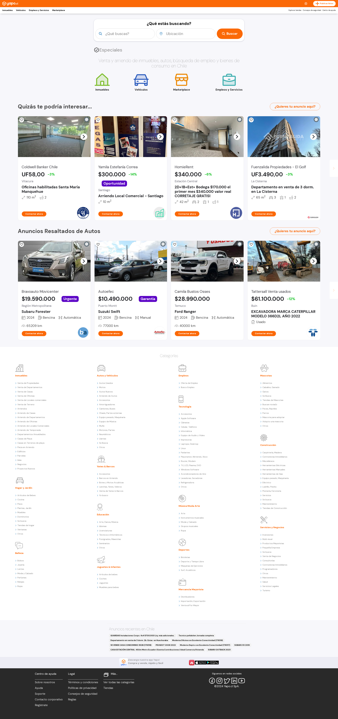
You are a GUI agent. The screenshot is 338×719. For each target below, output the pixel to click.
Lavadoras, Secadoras (191, 478)
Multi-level (267, 539)
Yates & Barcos (106, 466)
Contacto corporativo (49, 699)
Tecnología (185, 406)
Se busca (21, 521)
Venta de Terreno (25, 404)
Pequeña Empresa (271, 547)
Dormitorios (23, 516)
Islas (19, 460)
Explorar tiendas (295, 10)
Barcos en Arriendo (108, 478)
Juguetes (103, 583)
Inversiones (267, 534)
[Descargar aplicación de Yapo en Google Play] (213, 662)
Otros (20, 533)
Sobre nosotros (45, 682)
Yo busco (103, 495)
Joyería (20, 564)
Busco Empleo (187, 387)
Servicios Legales (270, 586)
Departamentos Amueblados (31, 434)
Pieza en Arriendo (25, 447)
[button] (84, 136)
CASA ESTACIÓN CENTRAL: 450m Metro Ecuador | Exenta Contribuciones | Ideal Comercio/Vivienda (157, 649)
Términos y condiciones (83, 682)
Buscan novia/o (269, 404)
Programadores (270, 569)
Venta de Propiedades (28, 383)
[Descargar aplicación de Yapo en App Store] (201, 662)
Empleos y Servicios (39, 10)
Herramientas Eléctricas (273, 465)
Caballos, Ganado (271, 387)
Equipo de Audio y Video (193, 435)
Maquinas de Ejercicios (192, 565)
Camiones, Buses (107, 408)
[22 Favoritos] (174, 120)
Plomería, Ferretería (271, 491)
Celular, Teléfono (189, 427)
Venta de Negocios (271, 556)
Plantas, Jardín (24, 508)
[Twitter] (227, 680)
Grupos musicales (189, 526)
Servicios (266, 495)
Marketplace (58, 10)
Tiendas (108, 688)
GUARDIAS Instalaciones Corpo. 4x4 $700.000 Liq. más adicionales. (142, 635)
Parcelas (21, 455)
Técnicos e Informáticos (110, 534)
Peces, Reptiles (269, 408)
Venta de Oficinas (26, 395)
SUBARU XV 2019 (242, 645)
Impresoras (186, 439)
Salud (265, 581)
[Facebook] (212, 680)
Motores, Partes (107, 430)
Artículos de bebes (108, 574)
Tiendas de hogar (25, 525)
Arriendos (22, 408)
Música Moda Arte (189, 506)
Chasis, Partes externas (110, 413)
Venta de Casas (25, 391)
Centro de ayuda (329, 10)
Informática (186, 431)
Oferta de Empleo (189, 383)
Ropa (19, 586)
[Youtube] (241, 680)
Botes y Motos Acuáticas (111, 482)
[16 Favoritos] (98, 120)
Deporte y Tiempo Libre (192, 561)
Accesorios (104, 400)
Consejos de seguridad (312, 10)
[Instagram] (219, 680)
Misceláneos (268, 461)
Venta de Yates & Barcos (111, 491)
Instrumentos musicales (192, 517)
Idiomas (103, 526)
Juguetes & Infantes (109, 567)
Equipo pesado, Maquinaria (112, 417)
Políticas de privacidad (82, 688)
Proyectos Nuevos (26, 468)
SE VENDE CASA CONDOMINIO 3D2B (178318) (131, 645)
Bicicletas (185, 557)
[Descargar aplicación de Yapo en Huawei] (192, 663)
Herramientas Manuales (273, 469)
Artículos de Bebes (26, 495)
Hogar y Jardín (23, 487)
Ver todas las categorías (118, 682)
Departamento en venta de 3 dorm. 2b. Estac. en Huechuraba (139, 640)
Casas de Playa (24, 438)
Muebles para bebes (109, 587)
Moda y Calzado (25, 573)
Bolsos (20, 560)
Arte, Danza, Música (108, 522)
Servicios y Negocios (272, 527)
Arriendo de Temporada (29, 430)
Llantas (102, 438)
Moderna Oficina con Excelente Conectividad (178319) (197, 640)
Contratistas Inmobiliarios (274, 456)
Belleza (19, 553)
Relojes (20, 581)
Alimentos (267, 383)
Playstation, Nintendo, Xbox (194, 456)
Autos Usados (106, 383)
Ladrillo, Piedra (269, 486)
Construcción (268, 445)
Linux (183, 448)
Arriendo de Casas (26, 413)
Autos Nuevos (106, 391)
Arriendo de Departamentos (31, 417)
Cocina (20, 499)
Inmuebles (7, 10)
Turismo (266, 590)
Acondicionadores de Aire (193, 474)
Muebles (21, 512)
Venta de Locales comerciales (31, 400)
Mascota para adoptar (273, 417)
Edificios (21, 451)
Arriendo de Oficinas (27, 421)
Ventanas (22, 529)
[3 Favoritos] (98, 244)
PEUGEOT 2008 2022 (166, 645)
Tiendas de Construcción (274, 508)
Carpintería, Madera (272, 452)
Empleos (184, 375)
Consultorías (268, 560)
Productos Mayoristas (273, 543)
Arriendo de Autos (108, 395)
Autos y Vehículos (107, 375)
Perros (265, 413)
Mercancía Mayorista (191, 589)
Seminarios (104, 543)
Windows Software (190, 469)
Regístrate (41, 705)
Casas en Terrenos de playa (30, 443)
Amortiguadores (107, 404)
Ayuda (39, 688)
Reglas (72, 699)
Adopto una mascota (272, 421)
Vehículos (21, 10)
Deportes (184, 549)
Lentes (20, 569)
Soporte (40, 694)
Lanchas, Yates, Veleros (110, 486)
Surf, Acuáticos (188, 570)
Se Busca (103, 443)
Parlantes (185, 452)
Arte (183, 513)
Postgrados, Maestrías (110, 539)
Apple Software (188, 418)
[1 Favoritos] (251, 120)
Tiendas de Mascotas (272, 400)
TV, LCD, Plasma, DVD (191, 465)
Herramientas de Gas (272, 474)
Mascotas (266, 375)
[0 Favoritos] (21, 120)
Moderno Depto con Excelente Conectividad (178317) (205, 645)
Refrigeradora (187, 482)
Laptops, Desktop (189, 444)
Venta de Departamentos (29, 387)
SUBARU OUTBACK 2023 (219, 649)
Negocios (21, 464)
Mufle (101, 425)
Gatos (265, 391)
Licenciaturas (105, 530)
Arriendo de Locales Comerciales (33, 425)
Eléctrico (266, 482)
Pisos (19, 504)
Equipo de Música (107, 421)
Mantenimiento (269, 504)
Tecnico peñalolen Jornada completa (196, 635)
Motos (102, 387)
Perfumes (21, 577)
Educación (103, 514)
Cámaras (185, 422)
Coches (103, 578)
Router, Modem (188, 461)
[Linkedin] (234, 680)
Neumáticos (105, 434)
